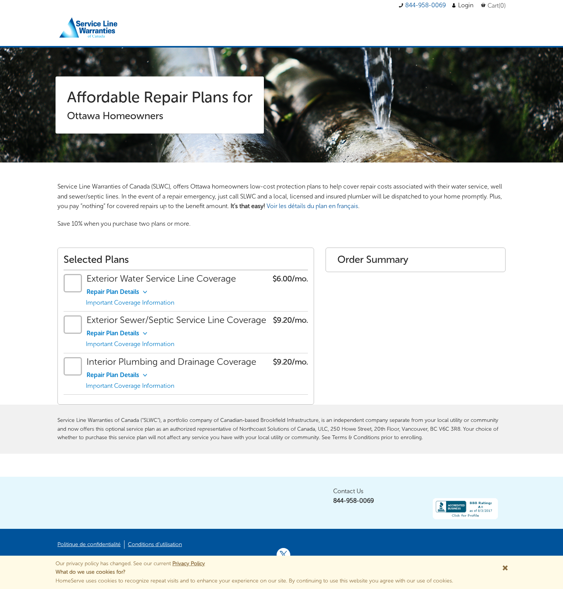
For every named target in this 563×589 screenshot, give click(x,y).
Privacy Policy (188, 563)
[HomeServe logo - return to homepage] (89, 28)
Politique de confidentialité (89, 544)
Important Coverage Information (130, 302)
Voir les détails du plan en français (312, 206)
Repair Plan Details (113, 291)
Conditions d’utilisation (155, 544)
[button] (422, 5)
